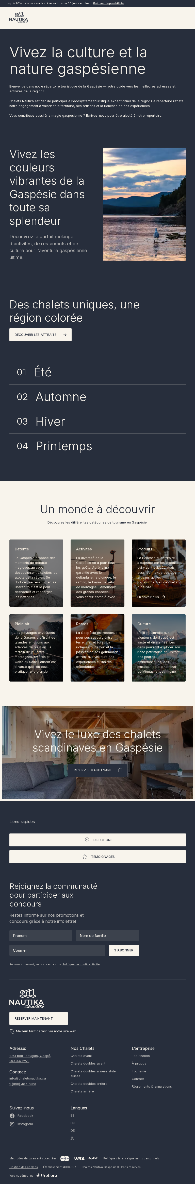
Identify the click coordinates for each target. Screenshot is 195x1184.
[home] (18, 18)
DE (73, 1131)
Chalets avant (81, 1056)
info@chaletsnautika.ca (27, 1078)
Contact (138, 1079)
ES (72, 1115)
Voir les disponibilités (108, 3)
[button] (180, 18)
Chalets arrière (82, 1091)
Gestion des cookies (23, 1167)
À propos (139, 1063)
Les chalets (141, 1056)
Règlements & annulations (152, 1086)
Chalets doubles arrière (89, 1084)
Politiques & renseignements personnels (131, 1158)
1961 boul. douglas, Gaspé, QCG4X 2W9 (30, 1058)
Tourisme (139, 1071)
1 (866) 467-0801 (22, 1084)
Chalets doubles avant (88, 1063)
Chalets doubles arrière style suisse (93, 1073)
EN (73, 1123)
